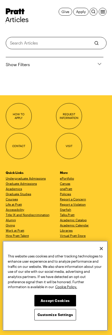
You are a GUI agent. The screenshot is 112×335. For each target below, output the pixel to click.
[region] (55, 286)
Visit (69, 146)
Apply (81, 11)
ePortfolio (67, 178)
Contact (18, 146)
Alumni (11, 220)
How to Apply (18, 115)
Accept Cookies (55, 301)
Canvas (65, 183)
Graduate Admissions (21, 183)
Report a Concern (73, 199)
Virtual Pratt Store (73, 235)
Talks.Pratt (67, 215)
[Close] (101, 248)
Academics (14, 189)
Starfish (65, 209)
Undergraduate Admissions (26, 178)
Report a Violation (73, 204)
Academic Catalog (73, 220)
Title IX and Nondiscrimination (27, 215)
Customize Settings (55, 315)
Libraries (66, 230)
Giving (10, 225)
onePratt (66, 189)
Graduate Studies (18, 194)
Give (65, 11)
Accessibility (15, 209)
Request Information (69, 115)
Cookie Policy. (66, 287)
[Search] (93, 12)
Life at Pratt (14, 204)
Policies (65, 194)
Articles (17, 19)
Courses (12, 199)
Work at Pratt (15, 230)
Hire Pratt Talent (17, 235)
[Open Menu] (103, 12)
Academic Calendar (74, 225)
